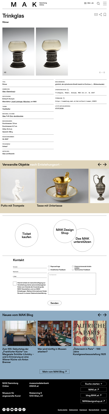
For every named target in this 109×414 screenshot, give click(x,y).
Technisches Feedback (82, 270)
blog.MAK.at (92, 395)
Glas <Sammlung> (8, 92)
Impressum (83, 410)
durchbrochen (18, 116)
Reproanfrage (55, 266)
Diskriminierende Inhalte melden (82, 267)
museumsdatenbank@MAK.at (39, 385)
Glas (4, 116)
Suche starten (92, 383)
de (85, 3)
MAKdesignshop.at (92, 401)
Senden (55, 303)
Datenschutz (73, 410)
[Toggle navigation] (105, 4)
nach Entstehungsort (44, 164)
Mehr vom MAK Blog (53, 371)
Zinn (11, 116)
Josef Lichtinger (17, 102)
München (26, 102)
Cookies (104, 410)
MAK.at (92, 389)
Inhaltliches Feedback (58, 270)
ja (92, 3)
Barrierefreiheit (94, 410)
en (89, 3)
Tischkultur (6, 109)
